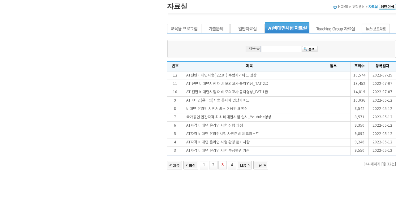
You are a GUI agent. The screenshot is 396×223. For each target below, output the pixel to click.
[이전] (190, 164)
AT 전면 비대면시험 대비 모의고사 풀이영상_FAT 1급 (227, 92)
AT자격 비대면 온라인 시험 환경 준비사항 (218, 142)
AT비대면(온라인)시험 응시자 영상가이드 (217, 100)
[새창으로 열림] (387, 7)
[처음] (174, 164)
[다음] (244, 164)
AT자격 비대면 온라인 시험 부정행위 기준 (218, 151)
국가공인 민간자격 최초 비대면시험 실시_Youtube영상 (228, 117)
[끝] (260, 164)
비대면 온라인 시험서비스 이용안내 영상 (217, 109)
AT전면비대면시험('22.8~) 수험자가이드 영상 (221, 75)
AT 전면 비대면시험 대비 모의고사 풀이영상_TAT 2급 (227, 84)
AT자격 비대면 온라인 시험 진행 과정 (214, 126)
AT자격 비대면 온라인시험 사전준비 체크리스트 (222, 134)
